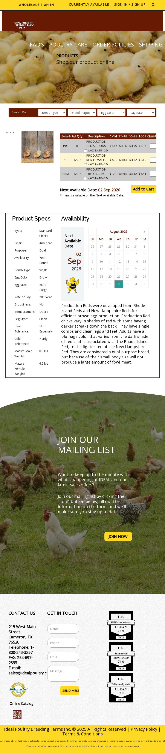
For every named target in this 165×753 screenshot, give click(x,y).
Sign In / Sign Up (130, 4)
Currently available (89, 4)
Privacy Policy (144, 729)
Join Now (118, 536)
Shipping (151, 44)
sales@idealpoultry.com (31, 672)
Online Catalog (22, 703)
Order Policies (113, 44)
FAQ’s (37, 44)
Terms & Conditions (82, 734)
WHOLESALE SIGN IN (36, 5)
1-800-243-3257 (21, 650)
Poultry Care (68, 44)
